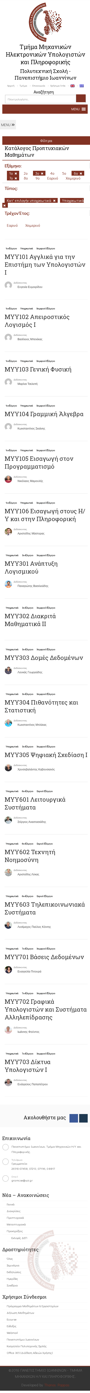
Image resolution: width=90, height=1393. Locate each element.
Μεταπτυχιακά (16, 1224)
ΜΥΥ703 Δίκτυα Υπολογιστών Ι (28, 1066)
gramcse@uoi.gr (22, 1180)
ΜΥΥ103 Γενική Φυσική (38, 369)
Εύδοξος (11, 1326)
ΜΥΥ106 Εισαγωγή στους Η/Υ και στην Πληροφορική (45, 515)
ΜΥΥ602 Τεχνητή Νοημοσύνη (30, 856)
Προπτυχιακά (15, 1217)
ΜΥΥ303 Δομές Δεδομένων (44, 658)
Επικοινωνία (38, 85)
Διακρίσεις (14, 1211)
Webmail (12, 1333)
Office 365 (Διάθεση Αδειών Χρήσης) (30, 1353)
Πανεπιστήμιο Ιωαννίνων (23, 1339)
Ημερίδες (12, 1278)
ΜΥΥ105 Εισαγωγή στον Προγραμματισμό (39, 462)
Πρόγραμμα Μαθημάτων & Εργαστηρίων (32, 1306)
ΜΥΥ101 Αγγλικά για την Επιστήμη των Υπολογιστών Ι (45, 264)
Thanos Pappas (57, 1384)
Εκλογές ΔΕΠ (19, 1238)
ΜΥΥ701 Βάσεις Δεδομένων (44, 957)
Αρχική (11, 85)
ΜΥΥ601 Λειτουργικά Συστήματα (35, 803)
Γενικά (11, 1204)
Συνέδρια (12, 1285)
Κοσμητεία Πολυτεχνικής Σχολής (27, 1346)
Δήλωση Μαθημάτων (20, 1313)
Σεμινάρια (13, 1265)
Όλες (10, 1258)
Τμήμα (23, 85)
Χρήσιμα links (57, 85)
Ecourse (12, 1319)
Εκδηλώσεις (14, 1272)
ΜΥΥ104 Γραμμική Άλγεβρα (44, 414)
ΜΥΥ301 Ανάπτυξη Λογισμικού (31, 567)
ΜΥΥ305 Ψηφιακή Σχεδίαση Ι (46, 755)
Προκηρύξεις (15, 1231)
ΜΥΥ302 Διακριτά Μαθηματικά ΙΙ (30, 620)
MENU (6, 124)
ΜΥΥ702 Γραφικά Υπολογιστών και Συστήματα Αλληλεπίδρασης (46, 1009)
